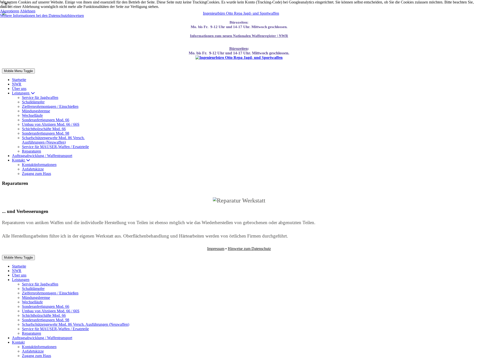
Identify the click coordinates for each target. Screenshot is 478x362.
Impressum (215, 248)
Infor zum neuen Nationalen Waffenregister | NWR (239, 36)
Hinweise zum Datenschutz (249, 248)
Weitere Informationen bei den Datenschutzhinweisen (42, 15)
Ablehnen (27, 11)
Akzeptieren (9, 11)
